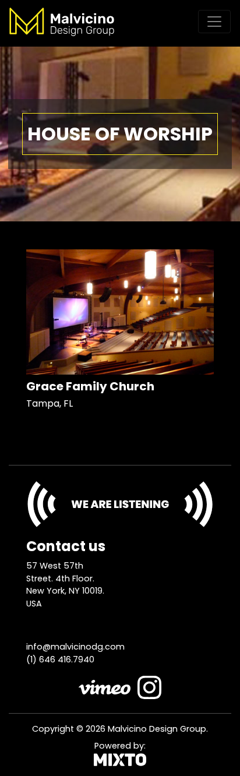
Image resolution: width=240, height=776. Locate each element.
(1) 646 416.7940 (60, 659)
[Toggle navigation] (214, 21)
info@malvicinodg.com (75, 646)
